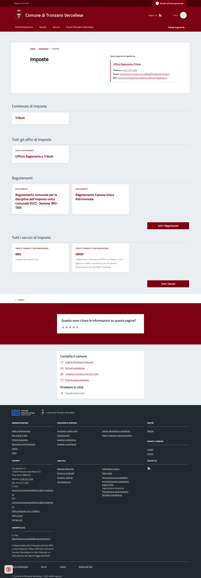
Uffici (14, 453)
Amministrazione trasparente (115, 481)
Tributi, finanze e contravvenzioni (31, 248)
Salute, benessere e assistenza (116, 431)
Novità (42, 27)
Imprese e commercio (66, 444)
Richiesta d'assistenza (112, 495)
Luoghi (150, 449)
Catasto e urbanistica (66, 439)
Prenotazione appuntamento (115, 491)
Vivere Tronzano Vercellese (80, 27)
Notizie (150, 431)
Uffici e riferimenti (24, 150)
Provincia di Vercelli (65, 473)
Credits (63, 566)
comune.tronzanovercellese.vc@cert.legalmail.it (142, 78)
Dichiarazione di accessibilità (115, 477)
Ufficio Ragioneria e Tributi (127, 64)
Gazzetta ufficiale (65, 477)
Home (33, 48)
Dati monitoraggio (20, 566)
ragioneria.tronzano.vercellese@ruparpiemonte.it (145, 74)
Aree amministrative (21, 431)
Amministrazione (24, 27)
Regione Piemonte (21, 3)
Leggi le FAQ (107, 484)
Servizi (56, 27)
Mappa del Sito (85, 566)
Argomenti (44, 48)
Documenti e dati (19, 435)
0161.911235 (27, 479)
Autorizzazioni (63, 435)
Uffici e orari (17, 515)
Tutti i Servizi (168, 284)
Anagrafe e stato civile (67, 431)
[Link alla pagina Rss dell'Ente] (149, 468)
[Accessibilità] (8, 569)
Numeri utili (17, 520)
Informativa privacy (111, 469)
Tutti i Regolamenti (168, 226)
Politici (15, 448)
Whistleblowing (64, 482)
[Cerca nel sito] (182, 15)
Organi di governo (20, 439)
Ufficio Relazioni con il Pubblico (26, 511)
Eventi (150, 453)
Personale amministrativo (23, 444)
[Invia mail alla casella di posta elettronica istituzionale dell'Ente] (33, 492)
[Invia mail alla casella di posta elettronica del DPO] (31, 538)
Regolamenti (21, 188)
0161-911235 (129, 70)
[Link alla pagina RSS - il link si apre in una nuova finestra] (160, 15)
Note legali (107, 473)
